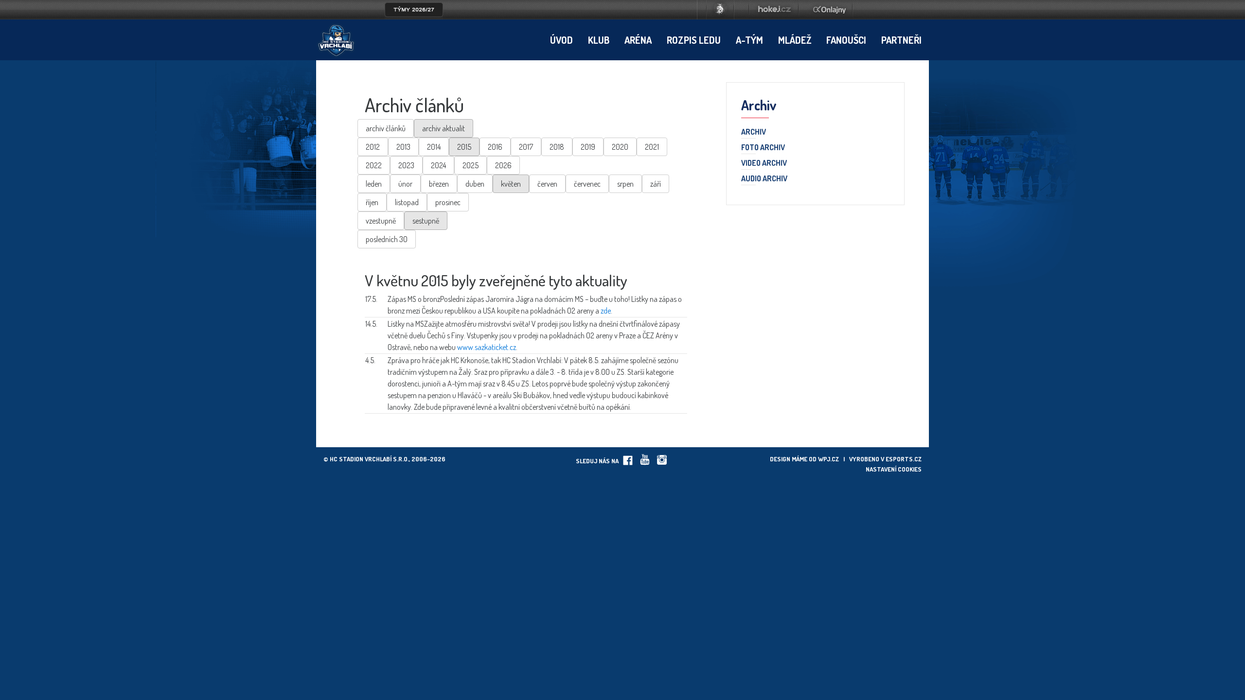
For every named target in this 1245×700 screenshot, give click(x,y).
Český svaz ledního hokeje (720, 9)
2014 (434, 147)
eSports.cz (904, 459)
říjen (372, 202)
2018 (557, 147)
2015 (464, 147)
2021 (652, 147)
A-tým (749, 40)
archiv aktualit (443, 128)
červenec (587, 184)
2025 (470, 165)
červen (547, 184)
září (655, 184)
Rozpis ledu (694, 40)
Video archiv (764, 163)
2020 (620, 147)
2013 (403, 147)
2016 (495, 147)
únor (405, 184)
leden (374, 184)
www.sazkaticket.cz (486, 347)
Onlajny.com (829, 9)
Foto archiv (763, 147)
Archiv (753, 132)
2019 (588, 147)
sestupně (425, 221)
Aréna (638, 40)
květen (511, 184)
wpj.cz (828, 459)
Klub (598, 40)
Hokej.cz (773, 9)
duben (474, 184)
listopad (407, 202)
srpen (625, 184)
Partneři (901, 40)
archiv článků (386, 128)
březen (439, 184)
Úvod (561, 40)
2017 (526, 147)
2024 (438, 165)
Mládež (794, 40)
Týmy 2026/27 (414, 9)
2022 (374, 165)
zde (606, 310)
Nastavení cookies (894, 469)
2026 (503, 165)
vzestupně (381, 221)
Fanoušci (846, 40)
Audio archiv (764, 179)
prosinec (448, 202)
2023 (406, 165)
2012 (373, 147)
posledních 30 (387, 239)
